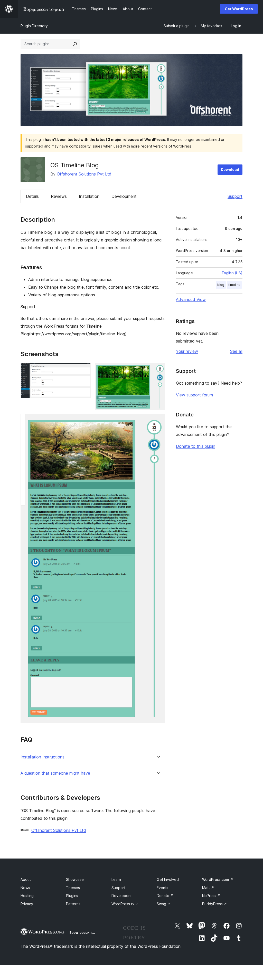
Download (230, 169)
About (26, 879)
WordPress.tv (125, 904)
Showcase (75, 879)
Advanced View (191, 299)
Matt (208, 887)
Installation (89, 196)
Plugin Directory (34, 26)
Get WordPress (239, 9)
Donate (165, 895)
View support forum (194, 394)
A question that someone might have (55, 773)
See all (236, 351)
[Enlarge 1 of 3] (83, 370)
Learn (116, 879)
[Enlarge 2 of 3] (158, 370)
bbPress (211, 895)
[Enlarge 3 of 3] (158, 420)
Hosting (27, 895)
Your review (187, 351)
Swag (164, 904)
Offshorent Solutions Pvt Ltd (84, 174)
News (25, 887)
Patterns (73, 904)
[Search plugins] (75, 44)
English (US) (232, 273)
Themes (73, 887)
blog (220, 285)
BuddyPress (214, 904)
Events (162, 887)
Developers (121, 895)
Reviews (59, 196)
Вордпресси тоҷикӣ (86, 932)
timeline (234, 285)
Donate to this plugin (195, 446)
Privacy (27, 904)
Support (235, 196)
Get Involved (168, 879)
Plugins (72, 895)
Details (32, 196)
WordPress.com (217, 879)
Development (124, 196)
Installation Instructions (42, 757)
